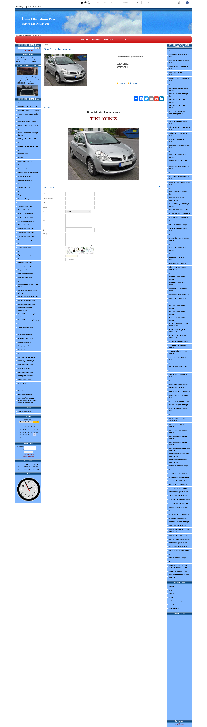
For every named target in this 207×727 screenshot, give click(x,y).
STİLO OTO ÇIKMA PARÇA (178, 496)
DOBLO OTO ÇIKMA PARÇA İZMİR (178, 162)
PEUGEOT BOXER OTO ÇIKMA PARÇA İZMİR (177, 113)
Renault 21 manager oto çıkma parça (27, 315)
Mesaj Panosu (109, 39)
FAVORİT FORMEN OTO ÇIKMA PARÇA (177, 199)
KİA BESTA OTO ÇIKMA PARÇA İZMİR (177, 268)
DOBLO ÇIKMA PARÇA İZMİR (28, 146)
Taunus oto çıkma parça (25, 372)
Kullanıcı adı (20, 446)
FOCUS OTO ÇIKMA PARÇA (178, 217)
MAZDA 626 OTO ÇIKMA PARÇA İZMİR (177, 331)
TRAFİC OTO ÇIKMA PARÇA (178, 535)
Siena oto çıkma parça (25, 334)
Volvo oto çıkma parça (25, 394)
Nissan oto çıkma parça (25, 247)
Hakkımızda (95, 39)
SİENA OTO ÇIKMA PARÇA (178, 488)
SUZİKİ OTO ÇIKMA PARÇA (178, 507)
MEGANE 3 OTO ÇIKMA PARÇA (177, 319)
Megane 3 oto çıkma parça (26, 236)
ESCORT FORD (23, 154)
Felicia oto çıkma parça (25, 176)
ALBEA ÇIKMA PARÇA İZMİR (28, 114)
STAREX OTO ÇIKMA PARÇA (179, 492)
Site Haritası (179, 724)
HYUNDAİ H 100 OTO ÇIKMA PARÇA (179, 239)
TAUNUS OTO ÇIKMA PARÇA (179, 514)
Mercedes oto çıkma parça (26, 221)
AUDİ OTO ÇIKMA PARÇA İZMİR (178, 73)
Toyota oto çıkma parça (25, 379)
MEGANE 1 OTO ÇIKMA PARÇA (177, 307)
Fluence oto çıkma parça (25, 169)
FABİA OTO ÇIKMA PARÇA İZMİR (178, 193)
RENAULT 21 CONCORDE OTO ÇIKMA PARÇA (179, 449)
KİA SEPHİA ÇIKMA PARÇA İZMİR (178, 259)
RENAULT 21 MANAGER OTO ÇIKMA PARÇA (179, 455)
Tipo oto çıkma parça (24, 368)
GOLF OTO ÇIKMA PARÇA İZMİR (178, 230)
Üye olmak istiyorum (29, 456)
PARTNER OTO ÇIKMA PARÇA (179, 391)
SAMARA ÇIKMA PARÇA (26, 338)
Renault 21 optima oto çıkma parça (29, 320)
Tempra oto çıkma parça (25, 364)
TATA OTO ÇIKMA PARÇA (177, 518)
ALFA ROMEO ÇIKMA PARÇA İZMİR (179, 79)
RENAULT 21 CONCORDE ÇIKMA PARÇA (26, 309)
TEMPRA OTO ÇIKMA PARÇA (179, 522)
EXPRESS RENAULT (25, 161)
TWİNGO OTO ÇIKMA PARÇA (179, 550)
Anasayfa (84, 39)
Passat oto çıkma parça (25, 262)
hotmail (171, 586)
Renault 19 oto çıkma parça (26, 304)
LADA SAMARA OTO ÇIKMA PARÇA (178, 290)
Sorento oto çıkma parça (25, 327)
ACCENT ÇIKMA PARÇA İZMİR (28, 106)
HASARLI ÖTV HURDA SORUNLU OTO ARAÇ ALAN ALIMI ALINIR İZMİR (27, 400)
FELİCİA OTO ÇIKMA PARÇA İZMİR (179, 205)
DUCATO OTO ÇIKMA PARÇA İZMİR (179, 168)
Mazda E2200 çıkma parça (26, 217)
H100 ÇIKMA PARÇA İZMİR (27, 139)
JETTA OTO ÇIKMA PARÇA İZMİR (178, 249)
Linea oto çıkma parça (25, 199)
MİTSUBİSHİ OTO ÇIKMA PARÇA (178, 352)
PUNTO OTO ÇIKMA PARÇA (178, 405)
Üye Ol (98, 2)
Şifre (22, 449)
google (171, 590)
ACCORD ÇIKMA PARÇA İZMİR (28, 110)
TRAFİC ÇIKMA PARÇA (26, 361)
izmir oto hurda (174, 605)
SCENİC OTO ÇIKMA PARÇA (178, 481)
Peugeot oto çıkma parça (25, 270)
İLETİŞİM (122, 39)
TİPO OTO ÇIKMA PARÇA (178, 526)
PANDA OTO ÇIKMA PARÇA (178, 387)
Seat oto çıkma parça (24, 342)
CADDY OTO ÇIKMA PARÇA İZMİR (178, 140)
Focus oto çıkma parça (25, 180)
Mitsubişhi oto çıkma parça (26, 225)
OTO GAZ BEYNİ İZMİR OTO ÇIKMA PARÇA (179, 576)
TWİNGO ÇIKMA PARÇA (26, 357)
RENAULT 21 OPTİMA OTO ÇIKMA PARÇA (178, 461)
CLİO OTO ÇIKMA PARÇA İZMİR (178, 134)
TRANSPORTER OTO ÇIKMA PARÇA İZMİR (179, 530)
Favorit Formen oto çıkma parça (28, 172)
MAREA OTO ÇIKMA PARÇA (178, 341)
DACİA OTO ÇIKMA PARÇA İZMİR (178, 156)
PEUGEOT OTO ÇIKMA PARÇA (179, 401)
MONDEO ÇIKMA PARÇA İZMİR (177, 358)
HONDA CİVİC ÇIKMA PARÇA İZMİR (28, 134)
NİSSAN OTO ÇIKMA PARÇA (178, 367)
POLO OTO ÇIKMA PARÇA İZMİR (178, 410)
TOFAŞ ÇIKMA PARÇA (25, 376)
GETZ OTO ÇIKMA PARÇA (178, 225)
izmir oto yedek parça (175, 601)
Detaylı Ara (29, 50)
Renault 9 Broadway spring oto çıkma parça (27, 292)
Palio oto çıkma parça (24, 266)
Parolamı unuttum (29, 454)
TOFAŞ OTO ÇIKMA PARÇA (178, 543)
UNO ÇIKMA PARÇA (25, 383)
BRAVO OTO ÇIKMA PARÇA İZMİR (178, 95)
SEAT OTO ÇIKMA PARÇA (178, 484)
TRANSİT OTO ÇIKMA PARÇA (179, 539)
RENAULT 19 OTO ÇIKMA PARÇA (178, 443)
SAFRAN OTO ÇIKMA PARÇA (179, 477)
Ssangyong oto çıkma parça (26, 346)
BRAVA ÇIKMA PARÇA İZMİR (28, 121)
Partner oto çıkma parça (25, 273)
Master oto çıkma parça (25, 240)
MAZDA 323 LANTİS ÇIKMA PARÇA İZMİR (178, 325)
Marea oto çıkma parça (25, 206)
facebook (171, 593)
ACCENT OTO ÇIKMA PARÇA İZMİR (179, 56)
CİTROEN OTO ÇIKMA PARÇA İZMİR (179, 128)
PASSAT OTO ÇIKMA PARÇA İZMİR (178, 396)
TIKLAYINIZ (103, 118)
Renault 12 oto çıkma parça (26, 300)
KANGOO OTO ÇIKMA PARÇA (179, 263)
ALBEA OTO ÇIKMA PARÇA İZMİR (178, 68)
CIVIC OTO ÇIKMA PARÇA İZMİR (178, 122)
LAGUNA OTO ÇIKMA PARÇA (179, 294)
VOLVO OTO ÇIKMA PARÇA (178, 571)
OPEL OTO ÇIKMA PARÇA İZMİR (178, 375)
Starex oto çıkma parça (25, 331)
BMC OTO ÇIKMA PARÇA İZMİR (177, 101)
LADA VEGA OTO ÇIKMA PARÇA (177, 284)
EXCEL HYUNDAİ (24, 157)
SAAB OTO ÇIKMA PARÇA (178, 473)
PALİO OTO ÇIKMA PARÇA (178, 384)
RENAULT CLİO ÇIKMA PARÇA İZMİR (28, 286)
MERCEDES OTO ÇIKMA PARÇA (177, 346)
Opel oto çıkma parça (24, 255)
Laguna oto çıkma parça (25, 195)
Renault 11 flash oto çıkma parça (28, 296)
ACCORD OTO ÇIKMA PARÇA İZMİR (179, 62)
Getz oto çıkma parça (24, 187)
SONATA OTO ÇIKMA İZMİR (178, 503)
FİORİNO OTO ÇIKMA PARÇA (179, 210)
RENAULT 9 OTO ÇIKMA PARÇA (177, 425)
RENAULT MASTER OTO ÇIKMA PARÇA (177, 419)
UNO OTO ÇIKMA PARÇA (177, 558)
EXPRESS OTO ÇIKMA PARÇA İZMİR (179, 183)
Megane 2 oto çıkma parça (26, 232)
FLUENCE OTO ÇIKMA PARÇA (179, 213)
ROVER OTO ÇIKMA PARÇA (178, 466)
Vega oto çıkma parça (24, 391)
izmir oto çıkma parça (24, 411)
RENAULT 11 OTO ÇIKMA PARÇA (178, 431)
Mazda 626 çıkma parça (25, 213)
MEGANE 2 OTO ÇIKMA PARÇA (177, 313)
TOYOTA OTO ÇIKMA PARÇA (179, 546)
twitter (171, 597)
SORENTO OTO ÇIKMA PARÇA (179, 499)
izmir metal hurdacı (175, 608)
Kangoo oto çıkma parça (25, 349)
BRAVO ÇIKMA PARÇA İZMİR (28, 125)
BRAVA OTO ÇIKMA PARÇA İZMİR (178, 89)
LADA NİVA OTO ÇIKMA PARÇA (177, 278)
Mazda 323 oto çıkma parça (26, 210)
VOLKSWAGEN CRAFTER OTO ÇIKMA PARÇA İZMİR (178, 566)
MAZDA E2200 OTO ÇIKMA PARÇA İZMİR (178, 337)
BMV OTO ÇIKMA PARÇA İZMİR (177, 107)
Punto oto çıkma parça (25, 277)
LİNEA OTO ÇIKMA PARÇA (178, 298)
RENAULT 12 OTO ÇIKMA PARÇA (178, 437)
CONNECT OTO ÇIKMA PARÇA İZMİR (179, 146)
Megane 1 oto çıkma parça (26, 228)
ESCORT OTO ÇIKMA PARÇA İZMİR (179, 177)
